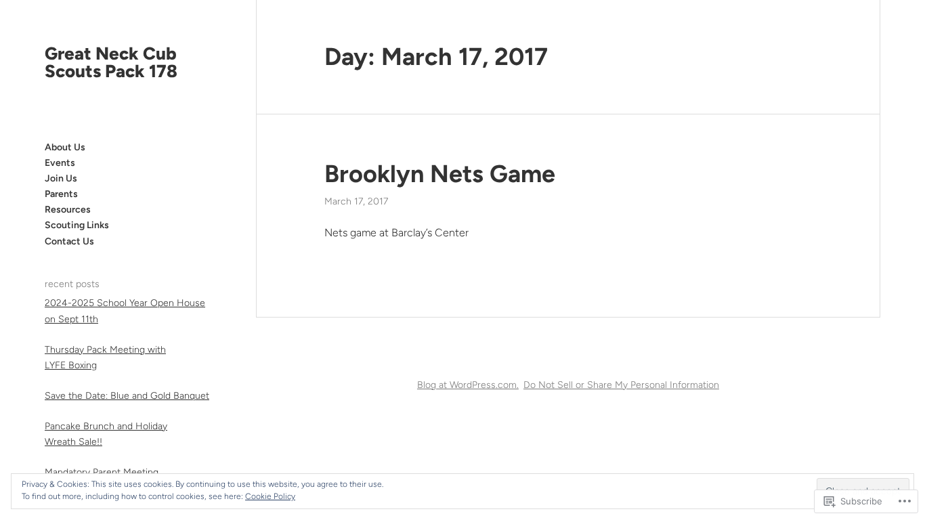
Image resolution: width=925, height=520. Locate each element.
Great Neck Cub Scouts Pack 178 (111, 62)
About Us (65, 147)
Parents (61, 194)
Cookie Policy (270, 496)
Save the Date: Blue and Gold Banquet (127, 396)
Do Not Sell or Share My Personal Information (621, 385)
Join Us (61, 178)
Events (60, 163)
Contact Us (69, 241)
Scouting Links (77, 225)
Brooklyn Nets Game (439, 173)
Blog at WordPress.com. (468, 385)
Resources (68, 209)
